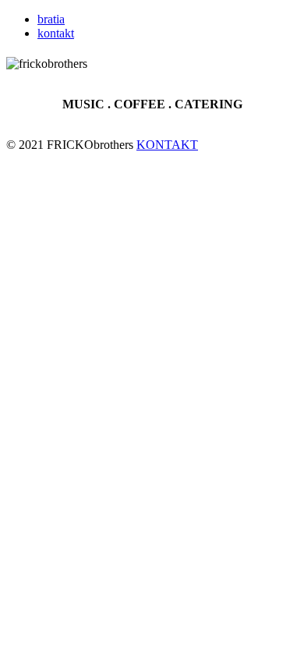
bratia (51, 19)
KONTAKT (167, 144)
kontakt (55, 33)
